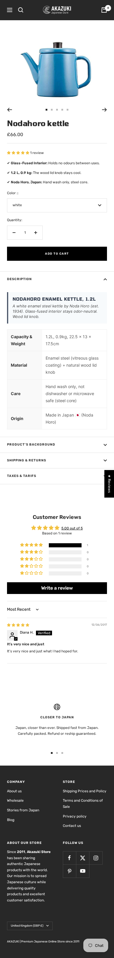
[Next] (104, 110)
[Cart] (104, 10)
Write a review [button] (57, 588)
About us (14, 791)
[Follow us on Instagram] (95, 857)
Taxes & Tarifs (21, 476)
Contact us (72, 826)
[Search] (20, 10)
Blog (10, 820)
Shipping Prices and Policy (84, 791)
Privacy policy (75, 816)
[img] (18, 625)
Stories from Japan (23, 810)
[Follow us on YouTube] (82, 871)
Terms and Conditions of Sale (83, 803)
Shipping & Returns (26, 460)
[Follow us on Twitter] (82, 857)
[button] (18, 153)
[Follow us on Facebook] (69, 857)
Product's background (31, 444)
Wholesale (15, 800)
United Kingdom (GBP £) (27, 925)
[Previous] (9, 110)
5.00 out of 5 (72, 528)
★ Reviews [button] (109, 484)
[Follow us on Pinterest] (69, 871)
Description (19, 279)
